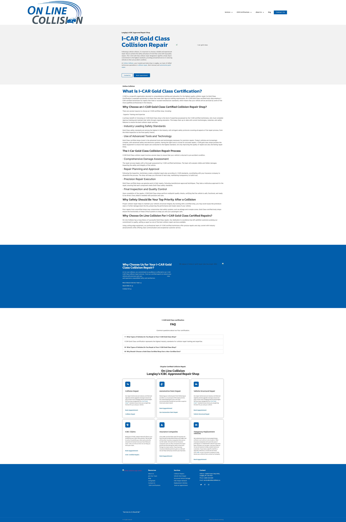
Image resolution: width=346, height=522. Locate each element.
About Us (259, 12)
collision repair (142, 65)
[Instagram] (208, 484)
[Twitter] (201, 484)
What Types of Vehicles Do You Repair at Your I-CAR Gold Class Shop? (151, 337)
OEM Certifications (243, 12)
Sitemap (187, 520)
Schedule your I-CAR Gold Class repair (155, 276)
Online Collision (128, 63)
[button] (173, 337)
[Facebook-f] (204, 484)
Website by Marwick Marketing (216, 520)
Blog (269, 12)
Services (227, 12)
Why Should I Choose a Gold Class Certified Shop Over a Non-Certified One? (154, 351)
